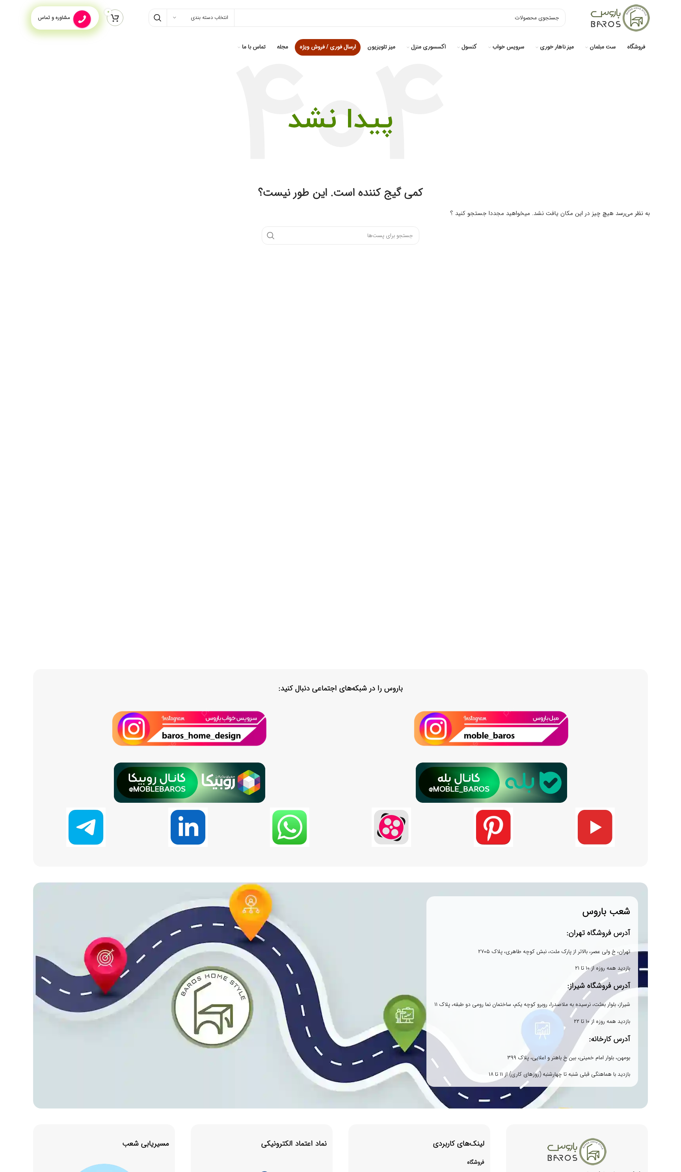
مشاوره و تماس (54, 17)
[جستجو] (158, 18)
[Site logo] (620, 17)
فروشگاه (475, 1162)
